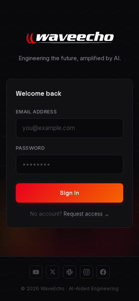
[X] (52, 272)
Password (30, 148)
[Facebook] (103, 272)
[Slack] (69, 272)
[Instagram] (86, 272)
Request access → (86, 214)
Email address (36, 111)
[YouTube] (35, 272)
